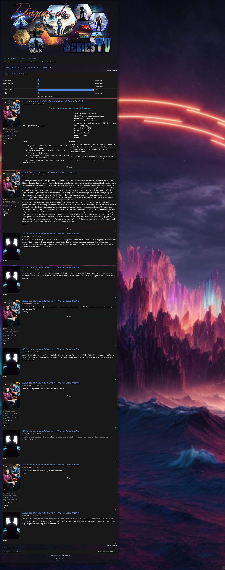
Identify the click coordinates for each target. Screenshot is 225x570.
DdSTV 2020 (61, 558)
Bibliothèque (14, 58)
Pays (27, 58)
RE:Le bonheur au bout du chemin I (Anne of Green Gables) (51, 234)
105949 (11, 134)
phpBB (55, 555)
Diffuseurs (34, 58)
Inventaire (6, 141)
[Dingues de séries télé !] (59, 28)
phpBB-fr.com (61, 557)
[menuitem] (5, 58)
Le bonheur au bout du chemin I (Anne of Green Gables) (27, 67)
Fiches (22, 58)
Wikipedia (32, 162)
